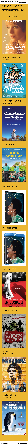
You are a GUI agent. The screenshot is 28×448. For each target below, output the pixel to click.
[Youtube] (23, 2)
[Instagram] (20, 2)
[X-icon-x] (25, 2)
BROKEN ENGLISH (10, 16)
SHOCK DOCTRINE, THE (13, 310)
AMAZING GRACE (10, 187)
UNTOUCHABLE (9, 269)
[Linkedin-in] (26, 2)
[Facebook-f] (21, 2)
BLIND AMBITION (10, 144)
